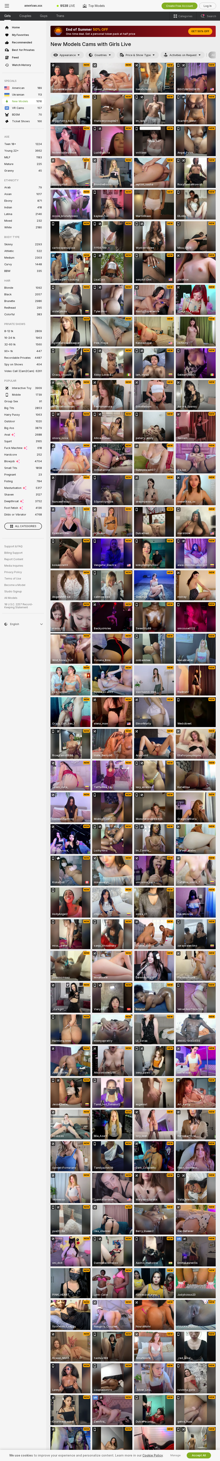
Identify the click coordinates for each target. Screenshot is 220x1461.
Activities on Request (183, 55)
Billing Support (13, 552)
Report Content (13, 559)
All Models (10, 597)
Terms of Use (12, 578)
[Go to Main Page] (33, 6)
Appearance (68, 55)
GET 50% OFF (200, 31)
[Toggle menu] (7, 6)
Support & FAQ (13, 546)
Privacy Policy (13, 572)
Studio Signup (13, 591)
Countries (101, 55)
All (213, 55)
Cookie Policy (152, 1455)
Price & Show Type (138, 55)
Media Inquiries (13, 565)
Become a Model (14, 585)
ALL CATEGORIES (25, 526)
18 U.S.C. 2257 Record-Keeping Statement (18, 606)
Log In (208, 6)
